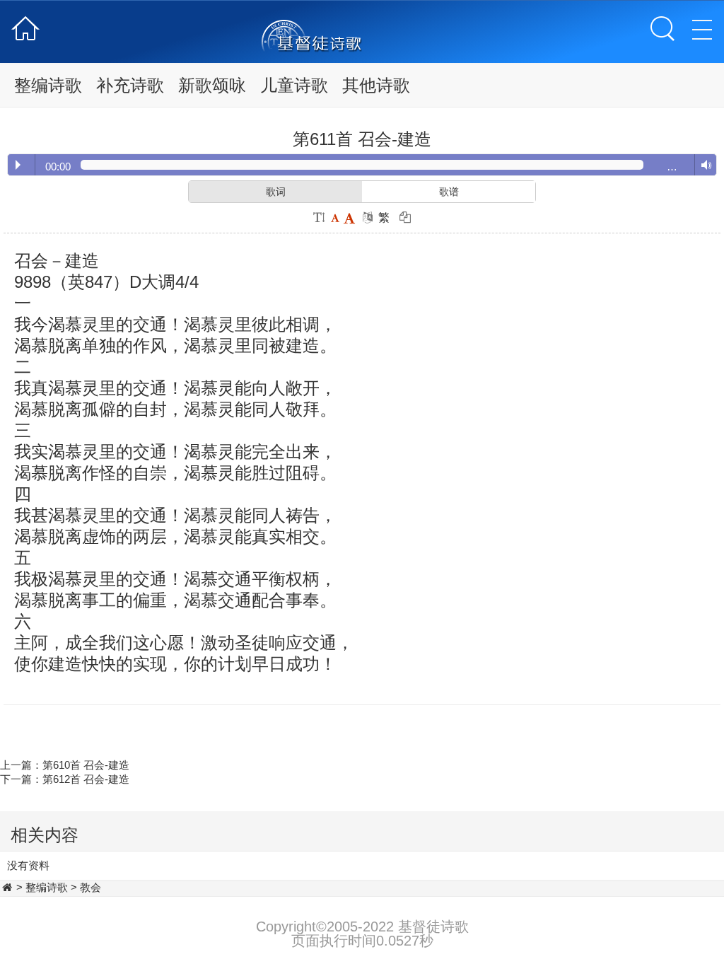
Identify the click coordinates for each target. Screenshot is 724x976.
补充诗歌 (130, 85)
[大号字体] (349, 217)
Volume (703, 165)
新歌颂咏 (212, 85)
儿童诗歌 (294, 85)
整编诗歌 (48, 85)
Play (18, 165)
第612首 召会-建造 (85, 779)
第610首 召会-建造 (85, 765)
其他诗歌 (376, 85)
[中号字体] (335, 217)
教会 (90, 887)
